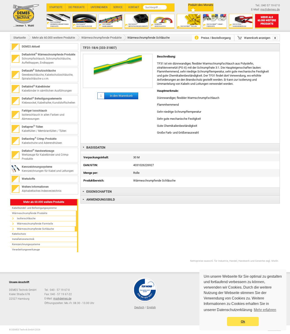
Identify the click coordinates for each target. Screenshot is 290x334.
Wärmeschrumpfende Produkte (101, 37)
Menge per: (90, 172)
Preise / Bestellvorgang (216, 38)
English (151, 307)
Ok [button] (243, 321)
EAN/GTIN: (90, 165)
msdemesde (62, 298)
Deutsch (139, 307)
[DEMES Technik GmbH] (26, 15)
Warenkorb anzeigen (260, 38)
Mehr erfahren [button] (265, 310)
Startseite (19, 37)
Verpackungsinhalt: (96, 157)
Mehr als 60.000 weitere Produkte (53, 37)
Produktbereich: (93, 180)
